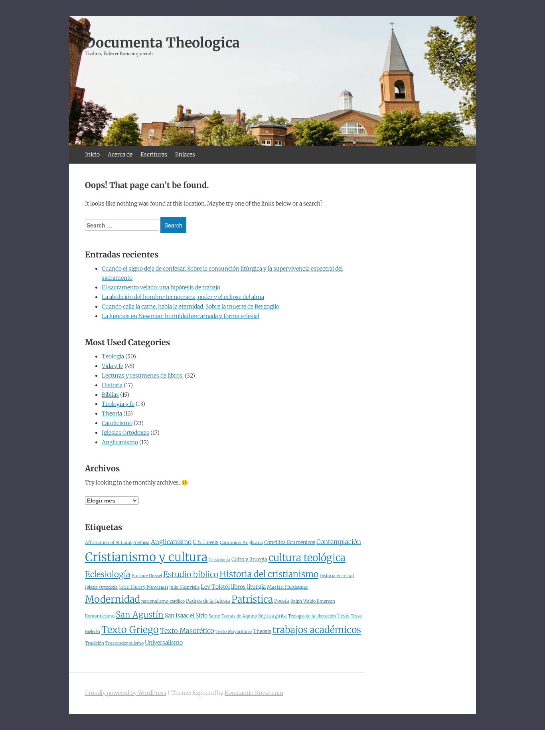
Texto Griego (130, 629)
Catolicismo (117, 423)
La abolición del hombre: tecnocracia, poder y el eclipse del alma (183, 297)
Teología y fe (118, 404)
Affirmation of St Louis (108, 542)
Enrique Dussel (147, 575)
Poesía (281, 601)
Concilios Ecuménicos (289, 542)
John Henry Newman (143, 587)
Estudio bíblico (190, 574)
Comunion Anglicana (241, 542)
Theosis (262, 631)
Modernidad (112, 599)
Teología (113, 356)
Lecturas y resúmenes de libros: (143, 375)
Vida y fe (112, 366)
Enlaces (185, 154)
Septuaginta (272, 616)
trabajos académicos (316, 629)
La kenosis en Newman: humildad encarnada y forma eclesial (180, 316)
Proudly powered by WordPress (125, 692)
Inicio (92, 154)
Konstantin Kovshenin (254, 692)
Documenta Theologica (162, 42)
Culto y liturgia (249, 559)
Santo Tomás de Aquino (233, 616)
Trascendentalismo (124, 643)
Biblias (110, 394)
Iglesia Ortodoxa (101, 587)
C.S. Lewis (206, 542)
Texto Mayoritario (233, 631)
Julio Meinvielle (184, 587)
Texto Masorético (187, 631)
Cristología (219, 559)
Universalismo (164, 642)
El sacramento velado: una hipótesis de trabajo (161, 287)
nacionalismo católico (163, 601)
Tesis (343, 616)
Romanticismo (100, 616)
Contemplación (338, 542)
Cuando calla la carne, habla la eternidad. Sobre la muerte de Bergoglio (190, 306)
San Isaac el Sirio (186, 615)
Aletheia (141, 542)
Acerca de (120, 154)
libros (238, 586)
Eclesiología (107, 574)
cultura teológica (307, 558)
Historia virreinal (337, 575)
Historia (112, 385)
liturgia (256, 586)
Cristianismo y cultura (146, 557)
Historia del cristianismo (268, 574)
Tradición (94, 643)
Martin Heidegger (287, 587)
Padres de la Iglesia (208, 601)
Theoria (112, 413)
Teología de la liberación (312, 616)
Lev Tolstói (215, 586)
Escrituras (153, 154)
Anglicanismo (120, 442)
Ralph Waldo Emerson (312, 601)
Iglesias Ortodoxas (125, 432)
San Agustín (140, 614)
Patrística (252, 599)
